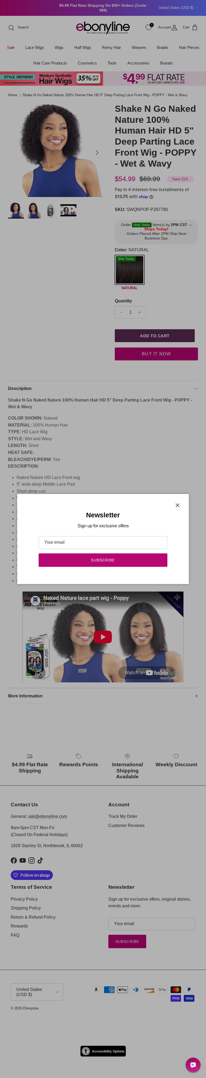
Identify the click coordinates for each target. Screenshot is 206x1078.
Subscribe (103, 560)
